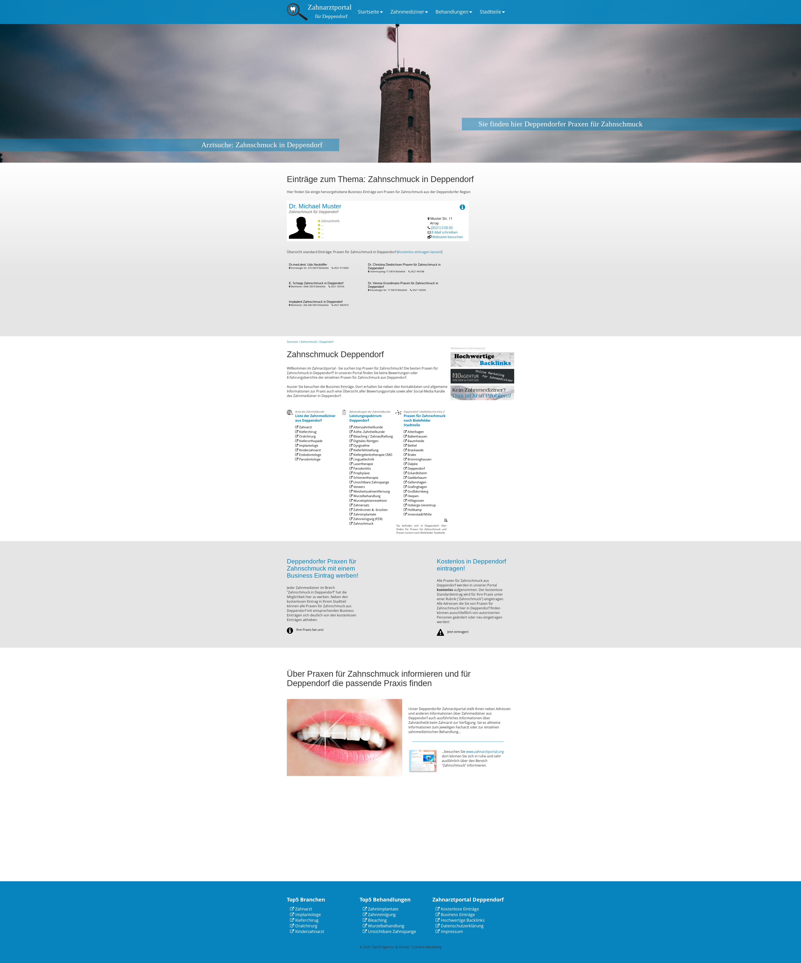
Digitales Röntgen (365, 441)
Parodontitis (362, 468)
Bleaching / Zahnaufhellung (373, 436)
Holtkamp (414, 510)
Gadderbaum (417, 477)
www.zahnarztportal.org (485, 751)
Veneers (359, 487)
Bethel (412, 445)
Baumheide (415, 441)
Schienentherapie (365, 477)
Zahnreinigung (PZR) (367, 519)
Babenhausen (417, 436)
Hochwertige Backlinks (462, 920)
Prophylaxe (361, 473)
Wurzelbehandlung (366, 496)
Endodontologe (309, 455)
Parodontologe (309, 459)
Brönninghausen (419, 459)
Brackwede (415, 450)
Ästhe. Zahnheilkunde (369, 432)
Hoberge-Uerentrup (421, 505)
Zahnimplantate (364, 514)
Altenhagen (415, 432)
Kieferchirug (307, 432)
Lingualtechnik (363, 459)
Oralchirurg (307, 436)
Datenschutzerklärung (462, 926)
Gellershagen (416, 482)
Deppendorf (416, 468)
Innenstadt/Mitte (419, 514)
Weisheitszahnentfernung (371, 491)
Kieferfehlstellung (365, 450)
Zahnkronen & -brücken (370, 510)
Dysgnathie (361, 445)
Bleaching (377, 920)
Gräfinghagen (417, 487)
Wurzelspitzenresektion (370, 500)
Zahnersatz (361, 505)
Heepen (413, 496)
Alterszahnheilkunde (368, 427)
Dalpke (412, 464)
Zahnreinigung (381, 914)
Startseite (368, 11)
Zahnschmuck (309, 341)
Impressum (451, 931)
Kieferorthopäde (310, 441)
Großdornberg (417, 491)
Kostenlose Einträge (459, 909)
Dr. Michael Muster (315, 206)
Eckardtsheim (417, 473)
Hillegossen (415, 500)
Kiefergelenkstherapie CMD (372, 455)
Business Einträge (457, 914)
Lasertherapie (363, 464)
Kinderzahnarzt (309, 450)
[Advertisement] (497, 263)
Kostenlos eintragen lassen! (419, 252)
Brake (411, 455)
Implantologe (308, 445)
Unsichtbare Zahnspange (371, 482)
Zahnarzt (305, 427)
